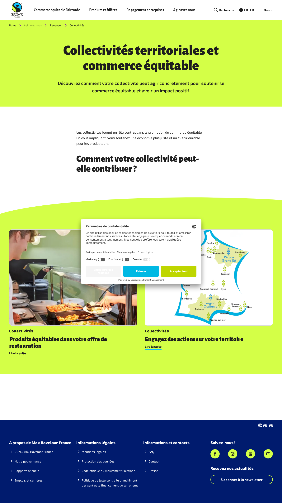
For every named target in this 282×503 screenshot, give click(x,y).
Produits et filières (103, 10)
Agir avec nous (184, 10)
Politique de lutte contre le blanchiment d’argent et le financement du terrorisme (110, 482)
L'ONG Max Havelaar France (34, 451)
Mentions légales (94, 451)
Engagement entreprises (145, 10)
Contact (154, 461)
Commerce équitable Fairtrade (57, 10)
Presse (153, 470)
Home (12, 25)
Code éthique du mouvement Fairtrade (108, 470)
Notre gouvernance (28, 461)
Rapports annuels (27, 470)
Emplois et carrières (29, 480)
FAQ (151, 451)
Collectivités (77, 25)
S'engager (55, 25)
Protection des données (98, 461)
